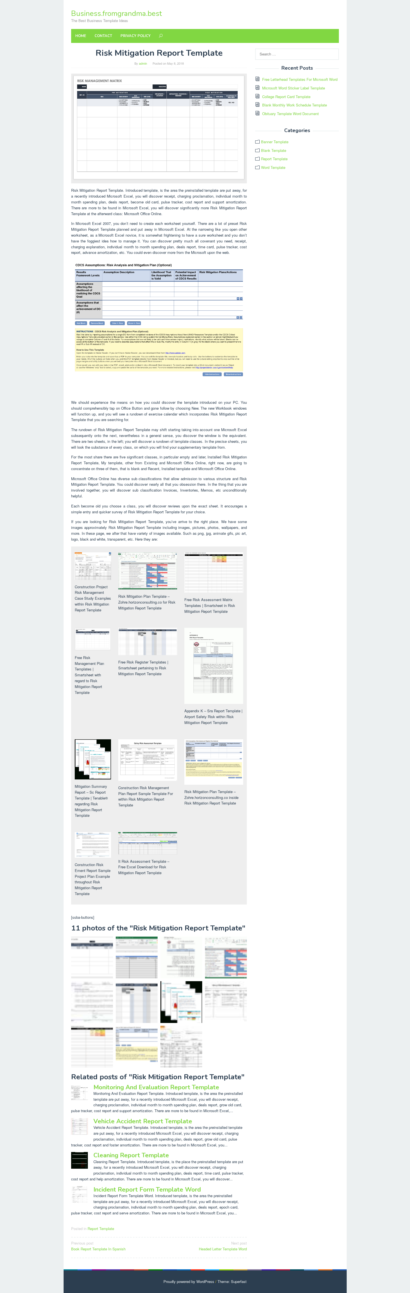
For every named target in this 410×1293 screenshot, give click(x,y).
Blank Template (273, 150)
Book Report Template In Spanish (98, 1245)
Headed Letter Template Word (223, 1245)
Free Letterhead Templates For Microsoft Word (299, 79)
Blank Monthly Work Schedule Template (294, 105)
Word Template (273, 167)
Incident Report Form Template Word (147, 1189)
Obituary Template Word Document (290, 113)
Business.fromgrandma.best (116, 13)
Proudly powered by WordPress (188, 1281)
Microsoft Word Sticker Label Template (293, 88)
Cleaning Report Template (131, 1155)
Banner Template (274, 141)
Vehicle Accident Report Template (142, 1121)
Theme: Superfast (232, 1281)
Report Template (101, 1228)
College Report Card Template (286, 96)
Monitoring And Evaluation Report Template (156, 1087)
